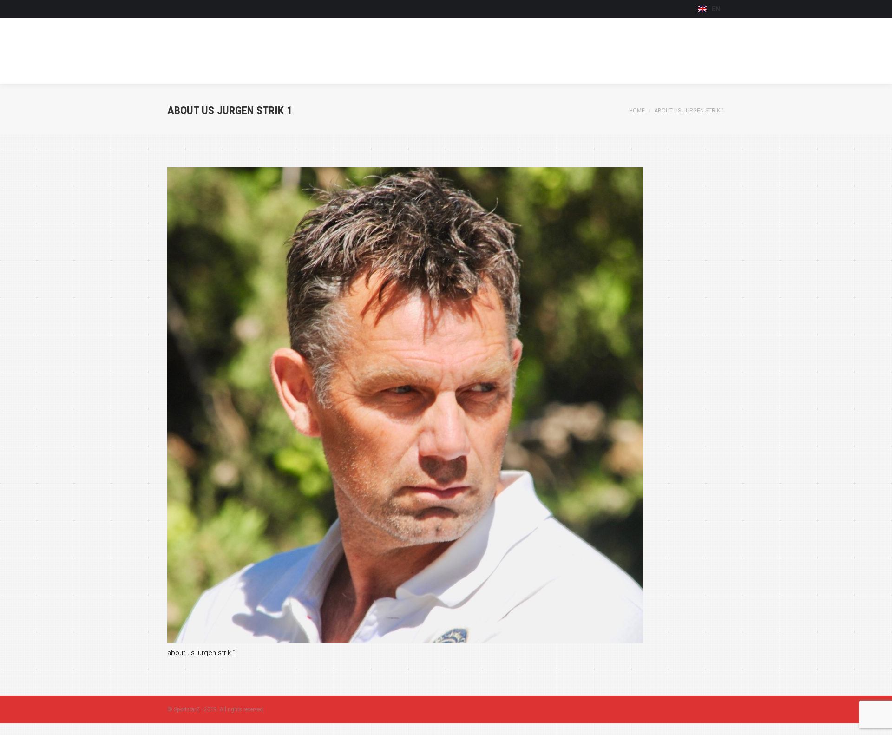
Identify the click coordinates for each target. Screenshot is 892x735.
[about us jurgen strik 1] (446, 405)
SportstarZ (187, 709)
